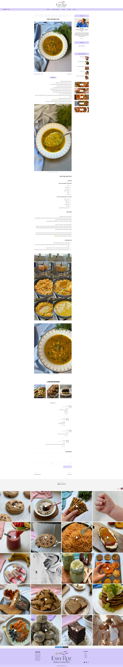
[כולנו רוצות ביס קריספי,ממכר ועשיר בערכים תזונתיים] (77, 506)
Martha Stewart (38, 655)
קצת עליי (63, 9)
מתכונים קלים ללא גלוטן (58, 16)
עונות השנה (47, 16)
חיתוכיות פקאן (69, 474)
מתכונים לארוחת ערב (55, 15)
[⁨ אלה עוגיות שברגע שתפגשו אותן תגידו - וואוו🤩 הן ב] (15, 506)
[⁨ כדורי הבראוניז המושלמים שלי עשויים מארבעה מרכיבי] (46, 630)
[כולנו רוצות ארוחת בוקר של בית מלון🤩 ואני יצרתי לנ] (15, 630)
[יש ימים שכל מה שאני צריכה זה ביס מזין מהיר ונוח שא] (46, 506)
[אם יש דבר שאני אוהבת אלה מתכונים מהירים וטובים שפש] (46, 599)
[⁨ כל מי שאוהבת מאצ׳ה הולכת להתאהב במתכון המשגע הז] (77, 568)
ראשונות (41, 16)
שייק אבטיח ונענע (82, 56)
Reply (63, 425)
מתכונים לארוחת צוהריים (47, 15)
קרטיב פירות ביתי (82, 71)
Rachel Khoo (37, 656)
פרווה (44, 16)
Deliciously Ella (38, 658)
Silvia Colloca (37, 657)
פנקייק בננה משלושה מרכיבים (80, 66)
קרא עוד (81, 38)
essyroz (62, 484)
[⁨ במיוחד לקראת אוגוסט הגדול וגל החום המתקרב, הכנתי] (15, 537)
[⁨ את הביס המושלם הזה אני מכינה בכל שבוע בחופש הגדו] (15, 568)
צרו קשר (48, 9)
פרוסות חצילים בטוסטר (37, 474)
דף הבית (74, 9)
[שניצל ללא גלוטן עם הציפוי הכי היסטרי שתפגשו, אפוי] (15, 599)
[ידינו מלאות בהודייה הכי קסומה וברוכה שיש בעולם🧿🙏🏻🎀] (46, 568)
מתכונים (69, 9)
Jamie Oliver (38, 660)
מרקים (67, 15)
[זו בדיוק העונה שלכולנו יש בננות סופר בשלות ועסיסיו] (77, 599)
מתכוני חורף (63, 15)
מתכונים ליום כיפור (40, 15)
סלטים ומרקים (52, 16)
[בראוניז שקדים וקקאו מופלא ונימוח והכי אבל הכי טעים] (77, 630)
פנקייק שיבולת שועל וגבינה (81, 61)
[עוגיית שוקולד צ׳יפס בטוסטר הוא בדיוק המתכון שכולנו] (46, 537)
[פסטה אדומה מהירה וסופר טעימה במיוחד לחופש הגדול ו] (77, 537)
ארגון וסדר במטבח (55, 9)
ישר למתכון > (53, 77)
